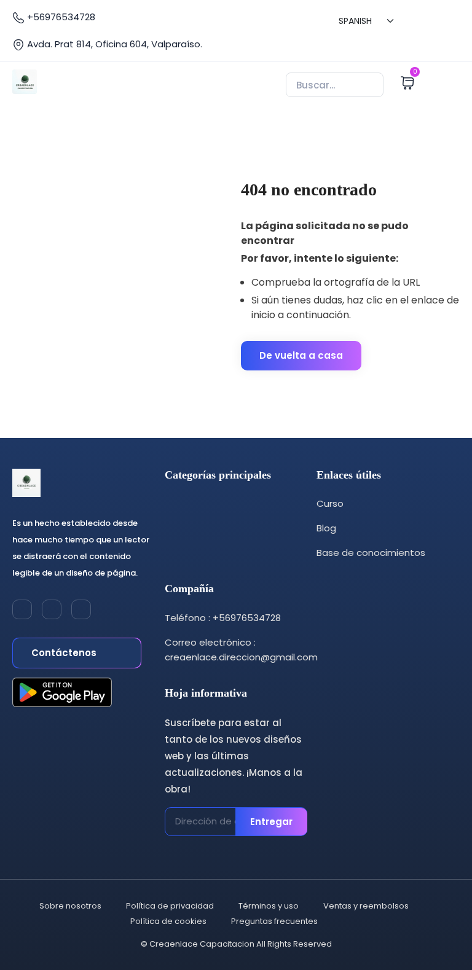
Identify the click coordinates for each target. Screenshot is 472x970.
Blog (326, 528)
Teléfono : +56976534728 (223, 617)
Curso (330, 503)
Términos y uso (268, 906)
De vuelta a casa (301, 355)
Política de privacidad (170, 906)
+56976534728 (60, 16)
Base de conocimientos (371, 552)
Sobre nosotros (70, 906)
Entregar (271, 821)
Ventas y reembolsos (366, 906)
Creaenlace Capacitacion (201, 944)
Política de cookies (168, 921)
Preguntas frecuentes (274, 921)
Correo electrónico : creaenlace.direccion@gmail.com (241, 649)
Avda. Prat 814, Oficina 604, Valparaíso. (113, 43)
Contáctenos (65, 652)
